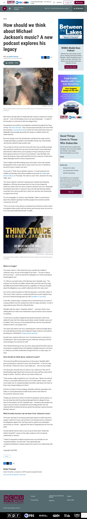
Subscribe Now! (70, 67)
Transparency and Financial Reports (56, 496)
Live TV (69, 3)
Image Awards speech (29, 333)
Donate (80, 2)
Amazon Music (8, 176)
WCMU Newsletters (69, 173)
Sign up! (70, 192)
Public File (51, 500)
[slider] (12, 8)
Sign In (59, 2)
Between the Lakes (69, 168)
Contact (33, 496)
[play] (4, 9)
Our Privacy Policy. (68, 187)
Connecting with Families (70, 170)
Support (69, 496)
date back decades (15, 127)
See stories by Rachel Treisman (14, 475)
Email (62, 156)
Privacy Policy (34, 500)
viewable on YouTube (38, 296)
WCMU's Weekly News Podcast (70, 49)
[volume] (9, 8)
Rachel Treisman (13, 56)
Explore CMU (70, 500)
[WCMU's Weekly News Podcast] (71, 31)
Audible (44, 173)
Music (5, 19)
